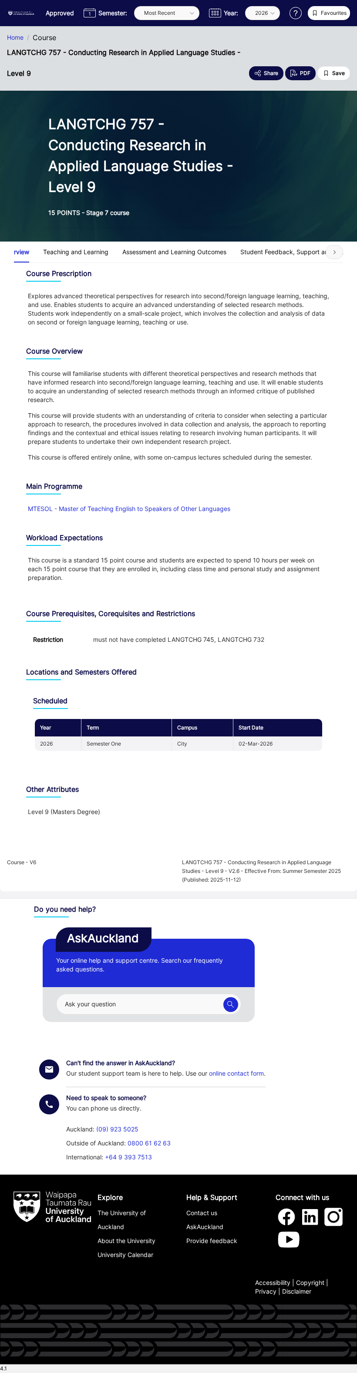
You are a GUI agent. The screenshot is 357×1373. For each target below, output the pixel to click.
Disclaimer (296, 1291)
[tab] (75, 252)
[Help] (295, 13)
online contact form (236, 1073)
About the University (126, 1240)
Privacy (265, 1291)
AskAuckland (204, 1226)
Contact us (201, 1212)
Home (15, 37)
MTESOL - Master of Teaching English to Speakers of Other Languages (129, 508)
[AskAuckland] (230, 1004)
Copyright (310, 1282)
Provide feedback (211, 1240)
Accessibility (272, 1282)
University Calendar (125, 1254)
